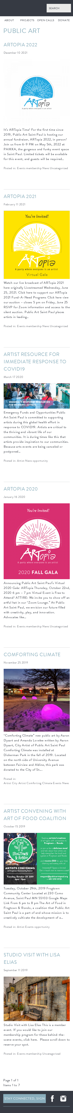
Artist (21, 461)
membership (34, 168)
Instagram (63, 1098)
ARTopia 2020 (21, 489)
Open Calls (45, 20)
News (45, 168)
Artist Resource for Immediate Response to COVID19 (35, 362)
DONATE (64, 20)
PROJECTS (27, 20)
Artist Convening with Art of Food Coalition (35, 814)
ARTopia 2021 (20, 196)
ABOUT (9, 20)
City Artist (19, 783)
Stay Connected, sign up (24, 1099)
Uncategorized (59, 168)
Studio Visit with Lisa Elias (32, 958)
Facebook (52, 1098)
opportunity (40, 461)
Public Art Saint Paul (36, 8)
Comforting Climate (32, 654)
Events (21, 168)
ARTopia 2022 (20, 44)
